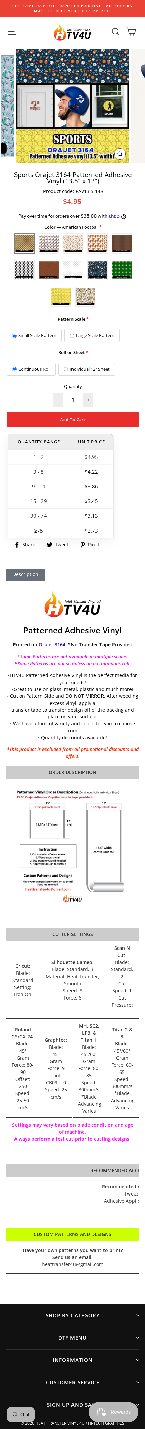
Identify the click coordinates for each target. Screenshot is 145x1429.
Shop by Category (73, 1315)
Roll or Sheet (71, 352)
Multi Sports (97, 270)
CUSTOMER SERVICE (72, 1382)
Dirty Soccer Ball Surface (24, 270)
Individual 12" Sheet (90, 369)
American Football (24, 243)
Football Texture (49, 270)
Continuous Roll (34, 369)
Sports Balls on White (85, 296)
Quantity (73, 386)
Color (71, 227)
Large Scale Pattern (95, 335)
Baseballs (73, 243)
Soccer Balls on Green (122, 270)
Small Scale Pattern (37, 335)
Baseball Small (49, 243)
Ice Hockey (73, 270)
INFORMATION (73, 1360)
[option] (72, 8)
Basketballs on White (97, 243)
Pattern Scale (71, 319)
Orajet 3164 (52, 644)
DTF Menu (72, 1337)
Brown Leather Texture (122, 243)
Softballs (61, 296)
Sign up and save (72, 1404)
